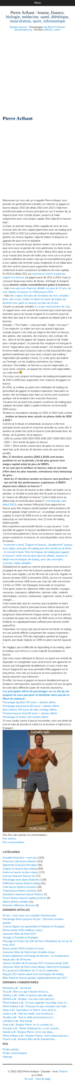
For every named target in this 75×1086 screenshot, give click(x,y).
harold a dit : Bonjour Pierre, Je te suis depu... (29, 1031)
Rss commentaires (13, 842)
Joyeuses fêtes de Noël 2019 (19, 933)
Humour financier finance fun (19, 875)
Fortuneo (60, 27)
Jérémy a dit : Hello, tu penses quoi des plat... (28, 995)
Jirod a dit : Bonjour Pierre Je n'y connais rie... (29, 1024)
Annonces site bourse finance (19, 861)
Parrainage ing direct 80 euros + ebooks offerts (29, 702)
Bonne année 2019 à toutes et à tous (23, 948)
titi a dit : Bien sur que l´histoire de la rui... (26, 991)
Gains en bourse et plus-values (20, 872)
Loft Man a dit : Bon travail (17, 1020)
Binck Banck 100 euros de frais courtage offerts (30, 709)
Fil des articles (11, 1049)
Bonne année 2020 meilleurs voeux (23, 930)
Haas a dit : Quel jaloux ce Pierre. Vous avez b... (30, 1009)
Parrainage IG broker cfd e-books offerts (25, 716)
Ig (30, 29)
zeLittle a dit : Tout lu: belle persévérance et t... (29, 1017)
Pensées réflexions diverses (19, 905)
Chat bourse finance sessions (19, 886)
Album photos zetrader (15, 901)
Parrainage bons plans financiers (21, 879)
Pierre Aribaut (22, 12)
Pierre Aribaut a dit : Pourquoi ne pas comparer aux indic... (36, 1006)
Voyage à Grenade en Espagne (20, 937)
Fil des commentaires (15, 1053)
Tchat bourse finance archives (20, 890)
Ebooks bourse (18, 27)
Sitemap (7, 1056)
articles (48, 29)
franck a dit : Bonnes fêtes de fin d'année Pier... (30, 1039)
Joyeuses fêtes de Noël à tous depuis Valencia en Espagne (36, 966)
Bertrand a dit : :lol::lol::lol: (17, 987)
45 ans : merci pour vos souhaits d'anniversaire (29, 915)
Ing (45, 27)
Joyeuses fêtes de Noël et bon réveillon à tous (29, 952)
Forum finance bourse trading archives (24, 897)
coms (57, 29)
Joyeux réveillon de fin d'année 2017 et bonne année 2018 (35, 963)
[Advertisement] (37, 72)
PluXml (63, 1071)
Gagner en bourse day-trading (20, 868)
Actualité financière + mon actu (20, 857)
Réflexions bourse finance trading (21, 883)
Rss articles (9, 838)
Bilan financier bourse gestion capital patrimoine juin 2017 (35, 977)
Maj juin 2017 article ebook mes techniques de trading (33, 974)
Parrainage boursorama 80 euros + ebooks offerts (31, 705)
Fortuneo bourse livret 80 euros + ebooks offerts (30, 713)
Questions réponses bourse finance (23, 894)
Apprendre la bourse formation (20, 864)
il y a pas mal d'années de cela (52, 306)
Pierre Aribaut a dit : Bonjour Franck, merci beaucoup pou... (36, 1035)
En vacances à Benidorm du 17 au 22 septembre (30, 970)
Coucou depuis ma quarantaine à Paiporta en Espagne (34, 926)
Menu (37, 2)
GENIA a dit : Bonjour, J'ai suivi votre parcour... (29, 998)
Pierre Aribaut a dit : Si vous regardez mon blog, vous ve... (36, 1002)
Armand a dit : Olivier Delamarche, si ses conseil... (31, 1028)
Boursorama (22, 29)
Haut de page (43, 1078)
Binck (51, 27)
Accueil (28, 1078)
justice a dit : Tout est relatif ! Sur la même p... (29, 1013)
